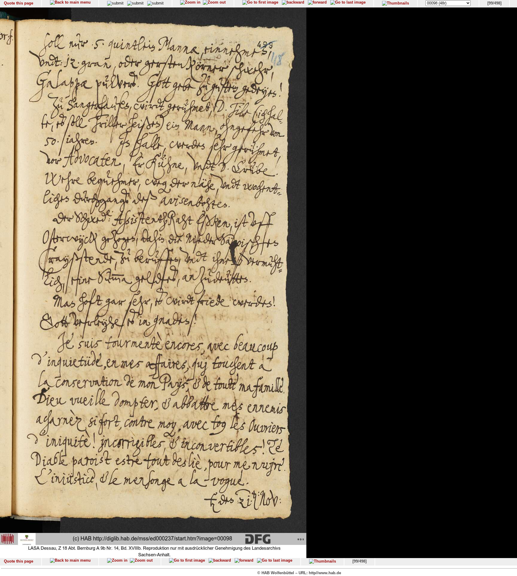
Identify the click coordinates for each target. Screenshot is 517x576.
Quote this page (18, 3)
